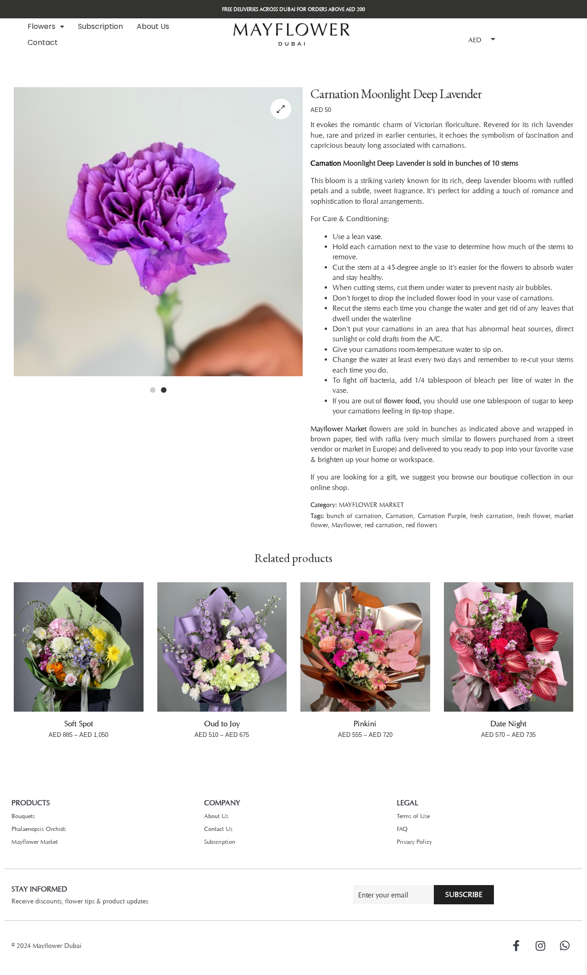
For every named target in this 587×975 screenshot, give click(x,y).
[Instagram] (540, 946)
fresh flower (533, 515)
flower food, (402, 400)
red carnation (383, 525)
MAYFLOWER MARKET (371, 504)
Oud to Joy (222, 723)
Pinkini (365, 723)
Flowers (41, 26)
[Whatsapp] (565, 946)
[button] (46, 26)
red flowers (421, 525)
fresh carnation (491, 515)
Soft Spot (78, 723)
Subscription (100, 26)
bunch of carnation (354, 515)
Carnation (325, 163)
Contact (43, 42)
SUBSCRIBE (463, 894)
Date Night (508, 723)
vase (374, 236)
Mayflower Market (338, 428)
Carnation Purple (442, 515)
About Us (153, 26)
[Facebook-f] (516, 946)
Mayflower (346, 525)
